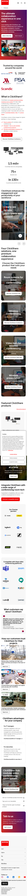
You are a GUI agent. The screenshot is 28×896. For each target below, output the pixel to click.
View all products (21, 409)
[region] (13, 448)
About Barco (4, 863)
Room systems (8, 122)
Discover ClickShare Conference (13, 322)
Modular (6, 125)
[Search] (21, 3)
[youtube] (25, 877)
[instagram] (2, 877)
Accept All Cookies (13, 461)
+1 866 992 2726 (6, 869)
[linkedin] (13, 877)
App (16, 112)
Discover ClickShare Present (13, 387)
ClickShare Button (10, 112)
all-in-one (12, 125)
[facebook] (8, 877)
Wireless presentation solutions (12, 129)
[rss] (19, 877)
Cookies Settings (13, 454)
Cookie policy (10, 450)
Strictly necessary (13, 458)
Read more (13, 476)
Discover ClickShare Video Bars (13, 357)
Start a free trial (7, 35)
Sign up (5, 883)
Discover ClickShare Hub (13, 293)
